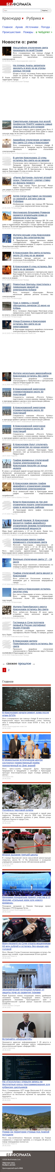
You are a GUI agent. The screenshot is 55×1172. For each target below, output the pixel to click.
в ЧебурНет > (44, 32)
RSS (21, 1168)
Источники (31, 27)
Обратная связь (8, 1163)
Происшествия (11, 32)
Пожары (28, 32)
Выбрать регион (8, 1165)
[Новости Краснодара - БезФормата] (16, 3)
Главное (7, 27)
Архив (19, 27)
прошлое (24, 663)
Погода (45, 27)
